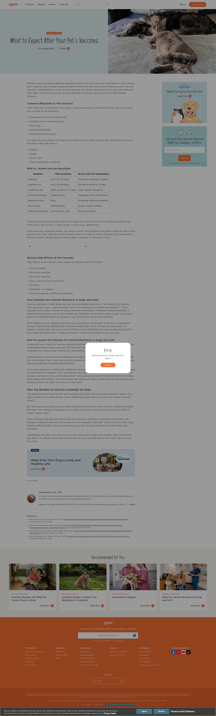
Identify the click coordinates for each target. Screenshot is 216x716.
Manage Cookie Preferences (182, 711)
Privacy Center (110, 713)
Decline (161, 711)
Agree (144, 711)
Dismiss (108, 365)
